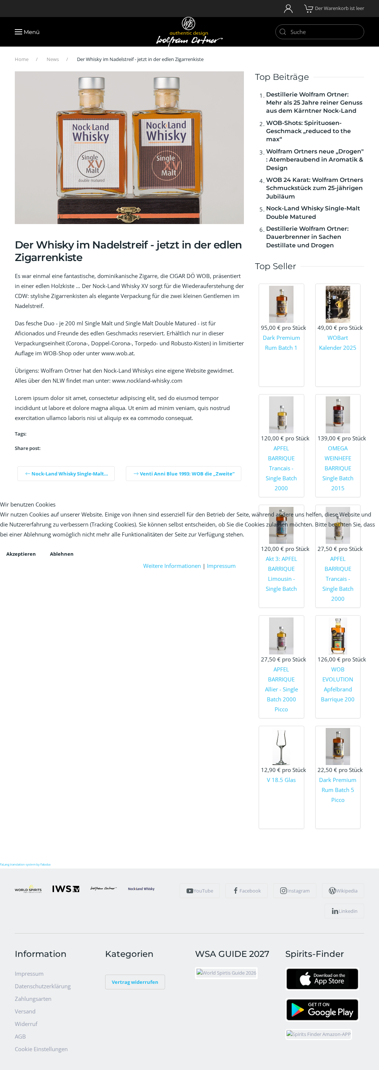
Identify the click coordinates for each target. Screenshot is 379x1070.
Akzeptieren (21, 554)
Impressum (221, 565)
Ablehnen (62, 554)
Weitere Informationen (172, 565)
